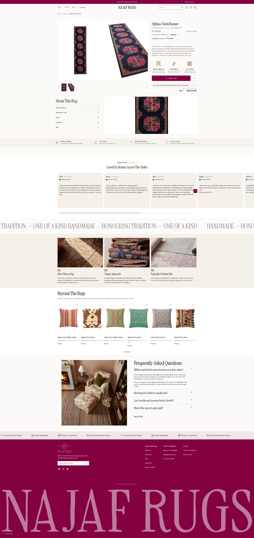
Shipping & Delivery (169, 454)
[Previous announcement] (113, 2)
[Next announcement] (141, 2)
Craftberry (134, 484)
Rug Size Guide (150, 467)
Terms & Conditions (189, 450)
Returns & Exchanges (170, 450)
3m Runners (65, 14)
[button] (60, 7)
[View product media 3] (64, 87)
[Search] (181, 7)
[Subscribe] (87, 463)
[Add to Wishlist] (193, 78)
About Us (148, 450)
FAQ (146, 459)
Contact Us (148, 454)
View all (127, 352)
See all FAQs (138, 416)
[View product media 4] (71, 87)
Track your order (168, 459)
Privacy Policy (187, 454)
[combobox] (170, 7)
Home (59, 14)
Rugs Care (148, 463)
